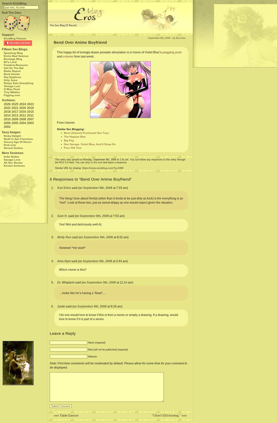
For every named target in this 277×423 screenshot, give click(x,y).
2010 (7, 119)
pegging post (171, 52)
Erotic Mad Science (16, 55)
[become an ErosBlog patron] (25, 43)
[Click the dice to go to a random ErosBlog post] (23, 23)
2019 (30, 108)
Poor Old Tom (72, 147)
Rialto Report (12, 71)
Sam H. (62, 216)
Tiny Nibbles (12, 92)
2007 (30, 119)
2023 (30, 104)
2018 (7, 111)
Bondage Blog (13, 59)
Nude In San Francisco (18, 138)
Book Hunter (12, 74)
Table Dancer (69, 415)
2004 (22, 123)
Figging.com (12, 95)
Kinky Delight (12, 135)
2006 (7, 123)
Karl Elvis (64, 187)
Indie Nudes (11, 156)
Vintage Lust (12, 86)
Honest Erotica (13, 147)
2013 (14, 115)
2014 (7, 115)
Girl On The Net (14, 68)
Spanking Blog (13, 52)
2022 (7, 108)
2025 (14, 104)
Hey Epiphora (12, 77)
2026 (7, 104)
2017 (14, 111)
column (68, 56)
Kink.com (10, 144)
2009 (14, 119)
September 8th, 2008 (97, 187)
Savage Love (12, 159)
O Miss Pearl (12, 89)
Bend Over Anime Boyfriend (80, 42)
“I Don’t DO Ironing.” (166, 415)
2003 (30, 123)
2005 (14, 123)
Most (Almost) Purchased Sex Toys (86, 132)
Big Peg (69, 140)
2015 (30, 111)
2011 (30, 115)
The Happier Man (75, 136)
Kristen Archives (14, 165)
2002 (7, 127)
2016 (22, 111)
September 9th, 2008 (97, 261)
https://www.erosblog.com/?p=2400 (102, 168)
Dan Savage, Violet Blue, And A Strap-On (90, 144)
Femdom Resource (16, 65)
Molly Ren (64, 237)
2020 (22, 108)
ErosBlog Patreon (15, 38)
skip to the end (93, 162)
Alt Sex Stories (13, 162)
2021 (14, 108)
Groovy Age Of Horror (17, 141)
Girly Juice (11, 80)
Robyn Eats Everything (18, 83)
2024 (22, 104)
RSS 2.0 (63, 162)
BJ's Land (10, 62)
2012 (22, 115)
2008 (22, 119)
